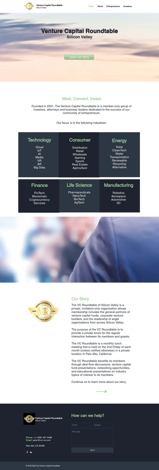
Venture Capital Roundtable (49, 5)
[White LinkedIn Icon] (31, 452)
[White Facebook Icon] (27, 452)
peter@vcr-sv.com (42, 440)
